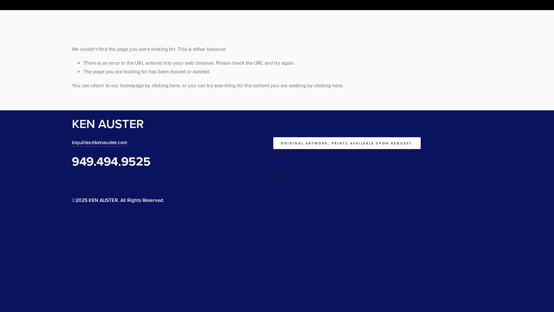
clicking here (166, 85)
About (94, 19)
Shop (188, 19)
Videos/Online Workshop (152, 19)
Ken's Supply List (274, 19)
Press (247, 19)
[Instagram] (282, 175)
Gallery (113, 19)
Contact (306, 19)
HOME (77, 19)
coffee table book (217, 19)
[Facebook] (271, 175)
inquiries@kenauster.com (99, 142)
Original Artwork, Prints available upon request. (347, 143)
